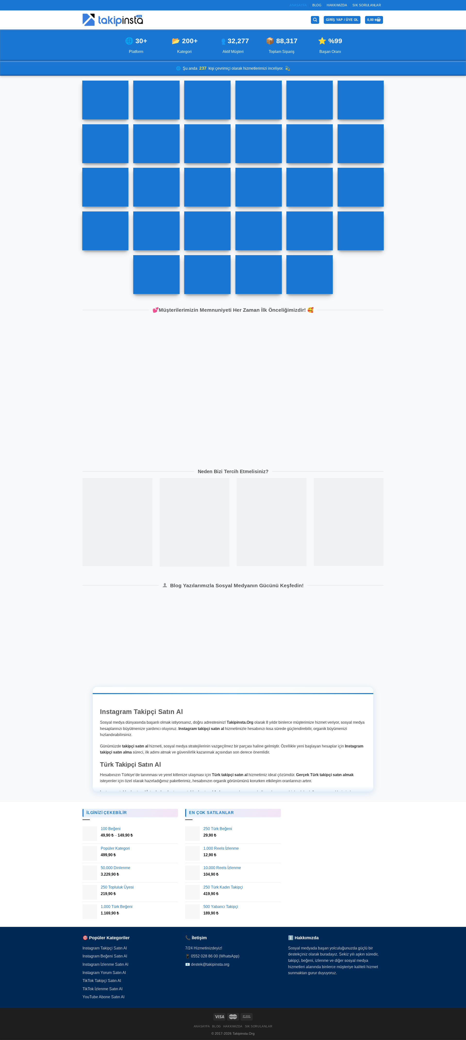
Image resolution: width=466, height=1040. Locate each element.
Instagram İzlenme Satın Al (105, 964)
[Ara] (315, 20)
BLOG (316, 5)
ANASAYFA (298, 5)
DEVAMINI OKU (133, 651)
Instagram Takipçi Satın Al (105, 948)
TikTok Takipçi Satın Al (102, 981)
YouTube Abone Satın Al (104, 997)
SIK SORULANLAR (366, 5)
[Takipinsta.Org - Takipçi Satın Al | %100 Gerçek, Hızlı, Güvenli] (113, 20)
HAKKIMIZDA (337, 5)
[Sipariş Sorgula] (451, 1008)
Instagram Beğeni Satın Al (105, 956)
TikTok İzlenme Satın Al (103, 989)
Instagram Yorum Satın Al (104, 973)
